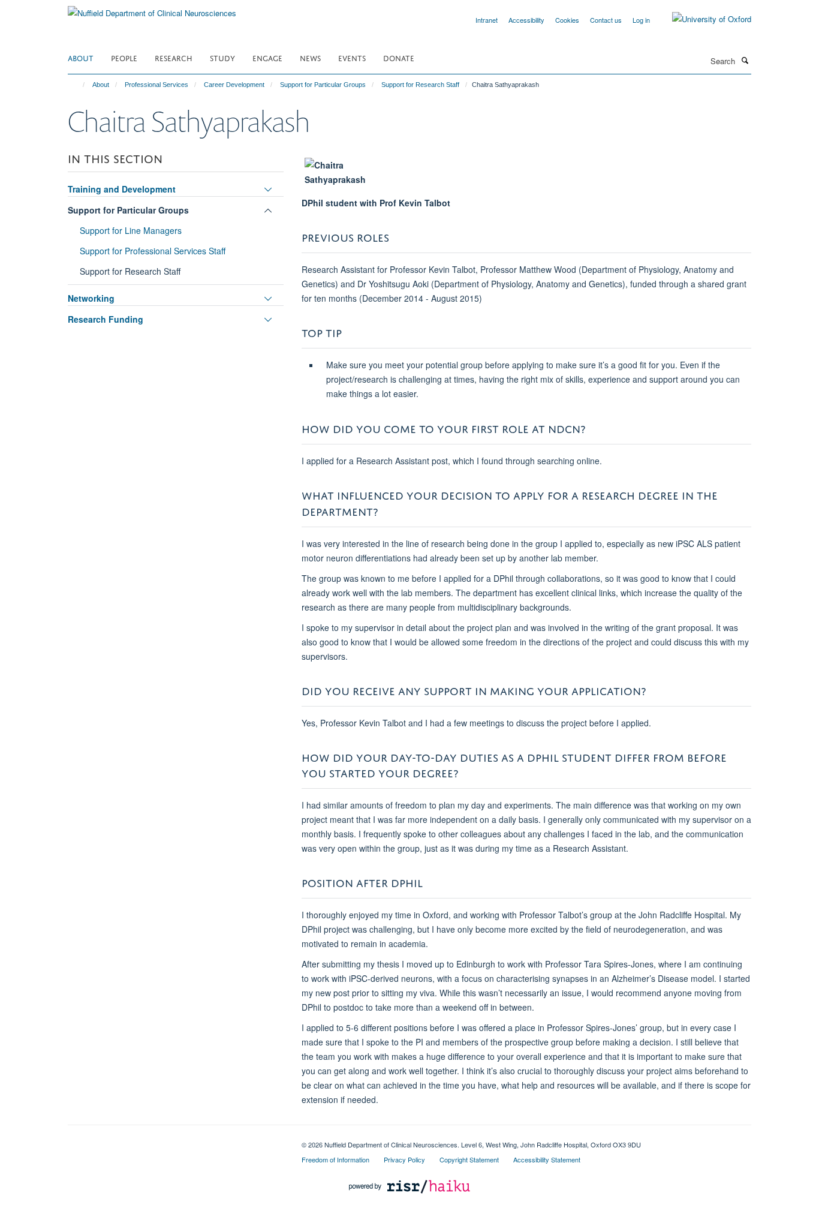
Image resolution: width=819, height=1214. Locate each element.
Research (173, 57)
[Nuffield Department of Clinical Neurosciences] (152, 8)
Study (222, 57)
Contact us (606, 20)
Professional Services (156, 84)
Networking (91, 298)
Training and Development (122, 189)
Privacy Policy (404, 1159)
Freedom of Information (335, 1159)
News (310, 57)
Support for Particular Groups (323, 84)
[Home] (78, 84)
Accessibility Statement (546, 1159)
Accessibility (526, 20)
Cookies (567, 20)
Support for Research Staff (420, 84)
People (124, 57)
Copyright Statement (469, 1159)
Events (352, 57)
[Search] (744, 60)
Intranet (486, 20)
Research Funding (105, 319)
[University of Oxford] (702, 19)
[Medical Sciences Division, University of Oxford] (176, 1140)
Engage (267, 57)
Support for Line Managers (131, 230)
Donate (398, 57)
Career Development (234, 84)
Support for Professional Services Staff (152, 251)
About (81, 57)
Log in (641, 20)
